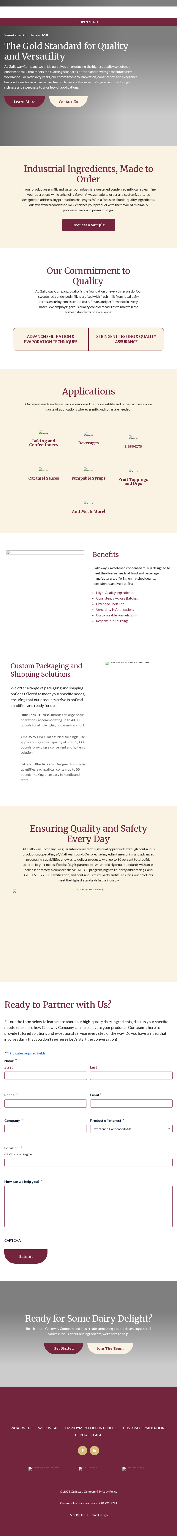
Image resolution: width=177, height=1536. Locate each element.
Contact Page (88, 1435)
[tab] (50, 339)
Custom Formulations (144, 1428)
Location (13, 1148)
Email (96, 1095)
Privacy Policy (108, 1491)
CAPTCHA (12, 1240)
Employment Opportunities (91, 1428)
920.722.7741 (108, 1503)
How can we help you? (23, 1181)
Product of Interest (107, 1120)
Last (93, 1067)
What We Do (22, 1428)
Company (13, 1120)
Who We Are (49, 1428)
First (8, 1067)
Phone (11, 1095)
